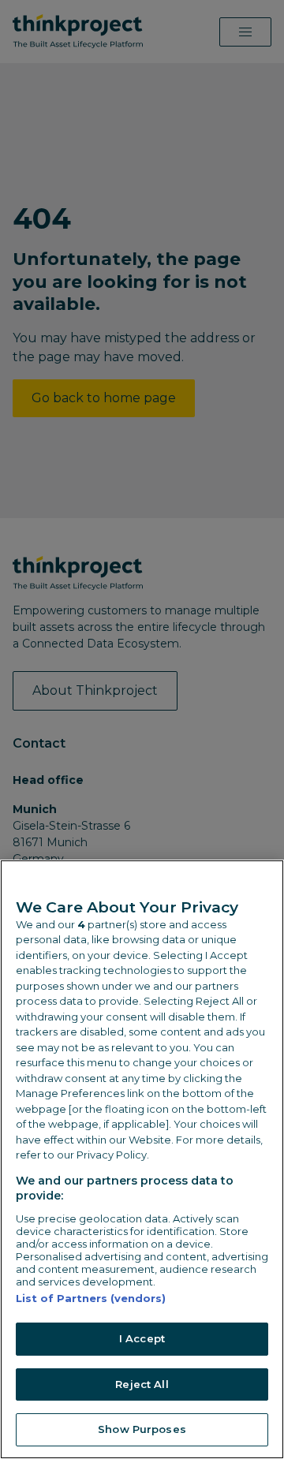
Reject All (141, 1384)
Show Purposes (142, 1429)
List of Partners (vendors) (91, 1298)
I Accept (142, 1338)
